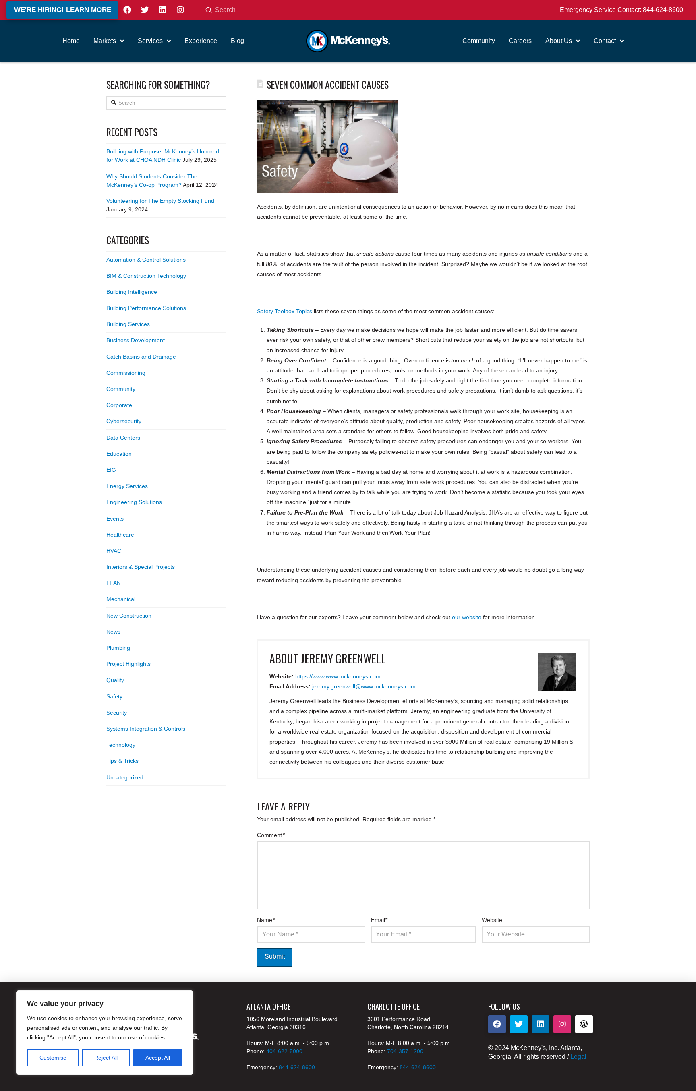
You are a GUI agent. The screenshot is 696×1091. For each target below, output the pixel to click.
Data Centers (123, 437)
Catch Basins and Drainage (141, 356)
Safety (114, 696)
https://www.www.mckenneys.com (338, 676)
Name (266, 920)
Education (119, 453)
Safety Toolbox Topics (284, 311)
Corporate (119, 405)
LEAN (113, 583)
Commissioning (125, 373)
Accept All (157, 1057)
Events (115, 518)
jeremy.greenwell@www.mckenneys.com (364, 686)
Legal (578, 1056)
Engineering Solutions (134, 502)
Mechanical (120, 599)
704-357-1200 (405, 1051)
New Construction (128, 615)
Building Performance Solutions (146, 308)
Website (492, 920)
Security (116, 712)
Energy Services (127, 486)
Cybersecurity (123, 421)
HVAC (113, 551)
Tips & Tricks (122, 761)
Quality (115, 680)
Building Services (128, 324)
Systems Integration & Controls (145, 728)
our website (466, 617)
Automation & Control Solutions (146, 259)
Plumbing (118, 648)
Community (120, 389)
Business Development (135, 340)
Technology (120, 745)
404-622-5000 (284, 1051)
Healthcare (120, 534)
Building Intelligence (131, 292)
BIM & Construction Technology (146, 276)
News (113, 631)
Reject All (106, 1057)
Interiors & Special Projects (140, 567)
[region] (104, 1032)
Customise (52, 1057)
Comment (271, 835)
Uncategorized (124, 777)
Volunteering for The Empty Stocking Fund (160, 201)
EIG (111, 470)
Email (379, 920)
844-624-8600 (663, 9)
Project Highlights (128, 664)
